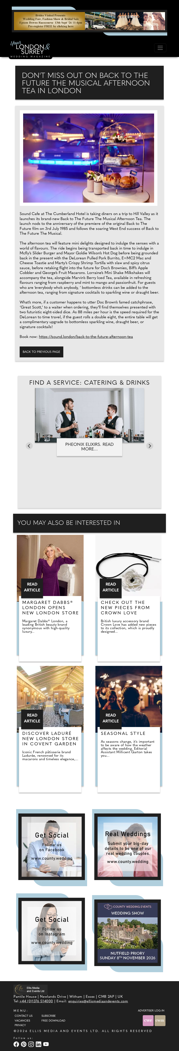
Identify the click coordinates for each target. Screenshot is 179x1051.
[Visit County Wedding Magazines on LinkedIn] (39, 1044)
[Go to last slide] (29, 445)
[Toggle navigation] (160, 47)
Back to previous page (41, 352)
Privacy (20, 1025)
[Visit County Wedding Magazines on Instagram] (31, 1044)
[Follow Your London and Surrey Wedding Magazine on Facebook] (51, 846)
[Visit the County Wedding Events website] (149, 1020)
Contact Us (24, 1016)
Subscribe (48, 1016)
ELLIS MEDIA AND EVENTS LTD (64, 1031)
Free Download (53, 1021)
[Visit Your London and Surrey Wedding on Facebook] (17, 1044)
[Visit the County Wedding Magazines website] (160, 1020)
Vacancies (22, 1021)
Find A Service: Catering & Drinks (89, 383)
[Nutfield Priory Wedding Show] (127, 932)
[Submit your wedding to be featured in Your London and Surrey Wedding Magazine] (127, 846)
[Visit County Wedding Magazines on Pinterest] (24, 1044)
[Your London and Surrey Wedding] (30, 50)
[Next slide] (149, 445)
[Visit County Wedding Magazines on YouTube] (46, 1044)
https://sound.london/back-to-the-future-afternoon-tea (86, 337)
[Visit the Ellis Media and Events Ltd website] (31, 989)
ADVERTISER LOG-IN (151, 1011)
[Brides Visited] (89, 21)
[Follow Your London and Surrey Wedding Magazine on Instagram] (51, 931)
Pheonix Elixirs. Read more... (89, 447)
